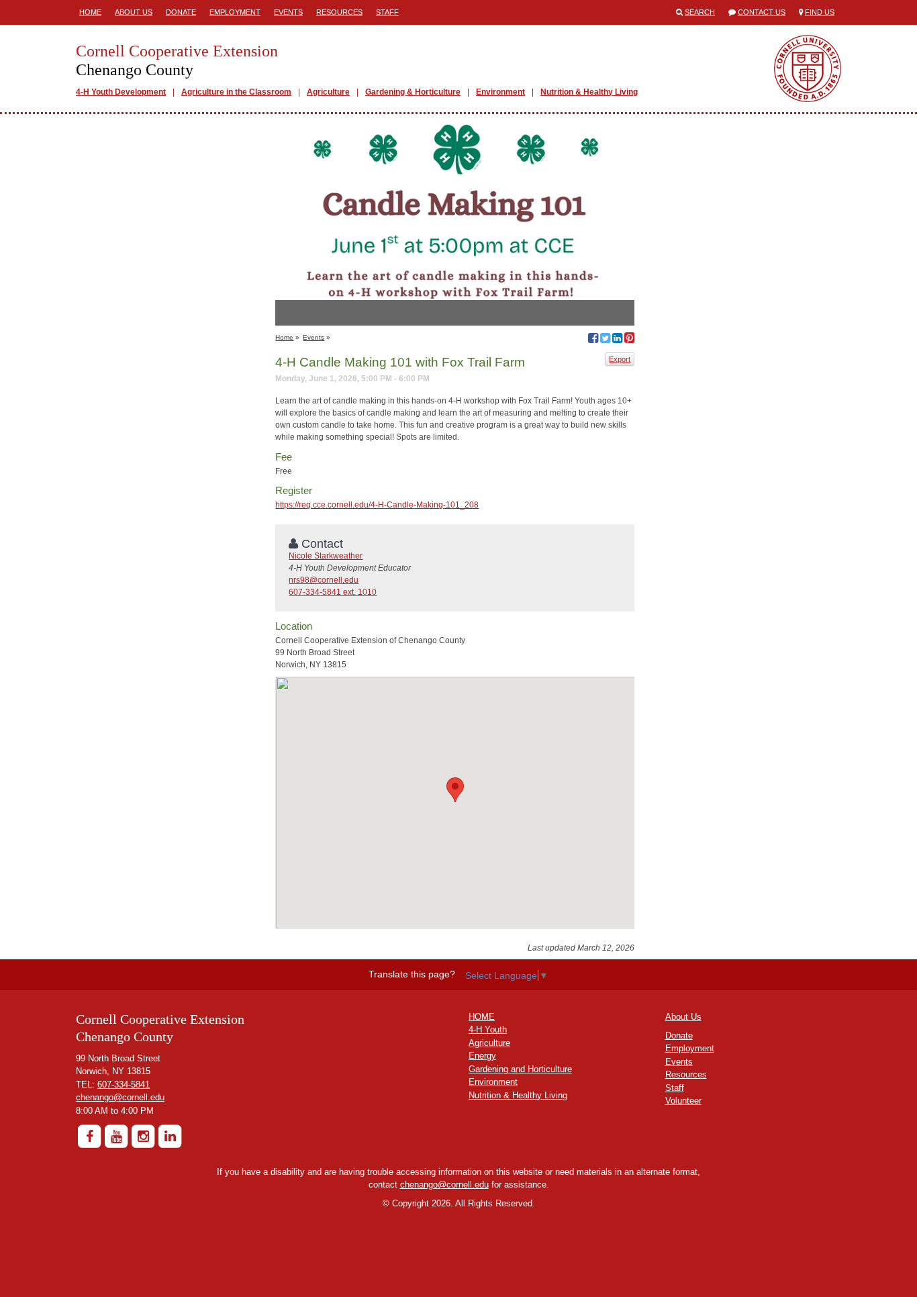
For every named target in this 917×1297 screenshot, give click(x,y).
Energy (482, 1056)
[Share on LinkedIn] (617, 339)
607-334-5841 (123, 1084)
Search (700, 12)
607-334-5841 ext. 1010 (333, 592)
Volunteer (683, 1101)
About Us (133, 12)
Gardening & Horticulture (413, 92)
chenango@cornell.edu (120, 1097)
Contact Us (761, 12)
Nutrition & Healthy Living (589, 92)
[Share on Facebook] (593, 339)
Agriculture (328, 92)
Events (288, 12)
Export (619, 359)
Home (90, 12)
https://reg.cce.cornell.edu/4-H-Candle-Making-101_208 (377, 505)
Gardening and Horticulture (520, 1069)
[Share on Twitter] (605, 339)
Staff (387, 12)
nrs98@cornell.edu (323, 580)
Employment (234, 12)
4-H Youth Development (121, 92)
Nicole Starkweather (326, 556)
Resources (339, 12)
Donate (181, 12)
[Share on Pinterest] (629, 339)
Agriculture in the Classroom (236, 92)
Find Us (819, 12)
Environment (500, 92)
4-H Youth (488, 1029)
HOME (482, 1017)
